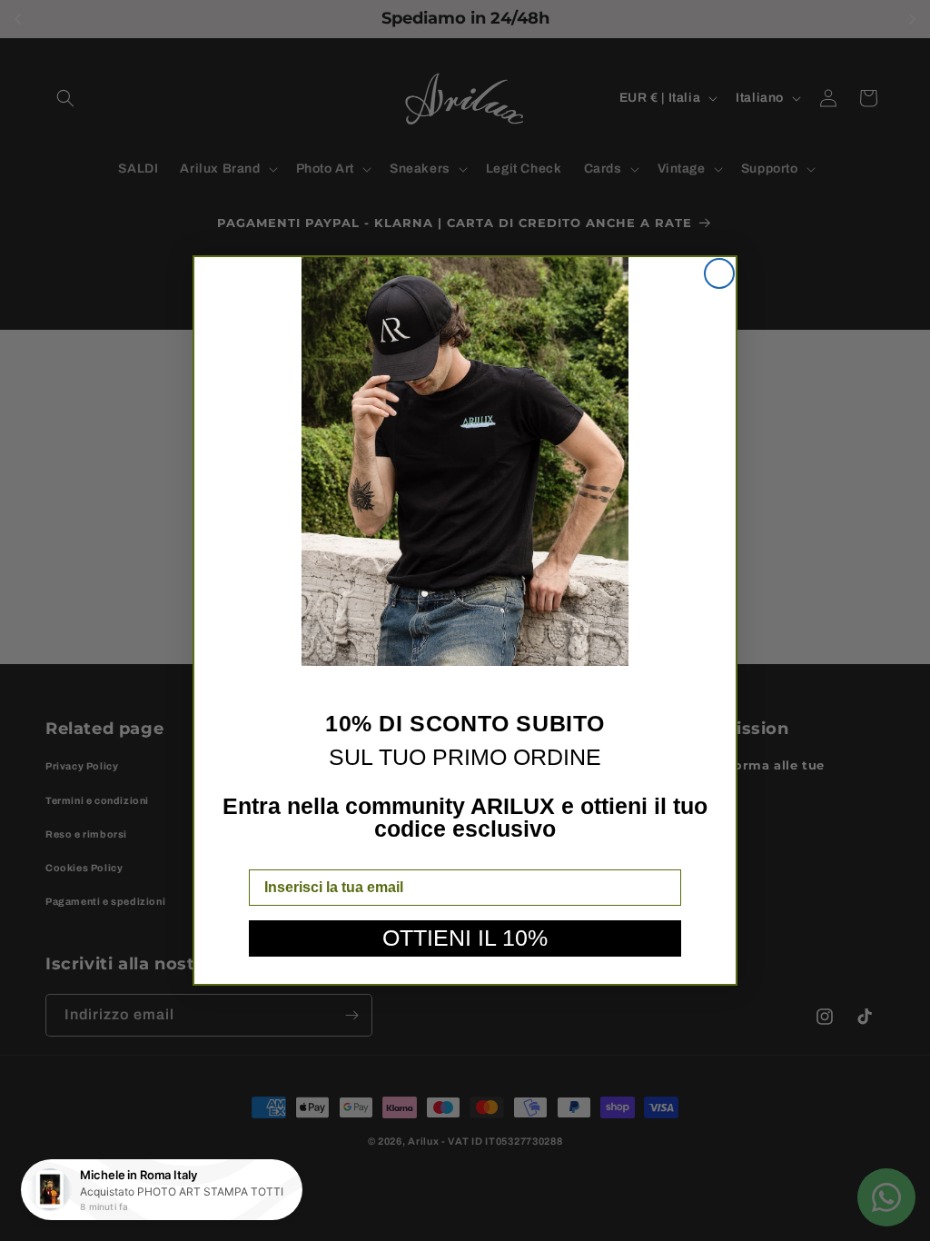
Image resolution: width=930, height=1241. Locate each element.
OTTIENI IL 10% (465, 937)
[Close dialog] (719, 273)
